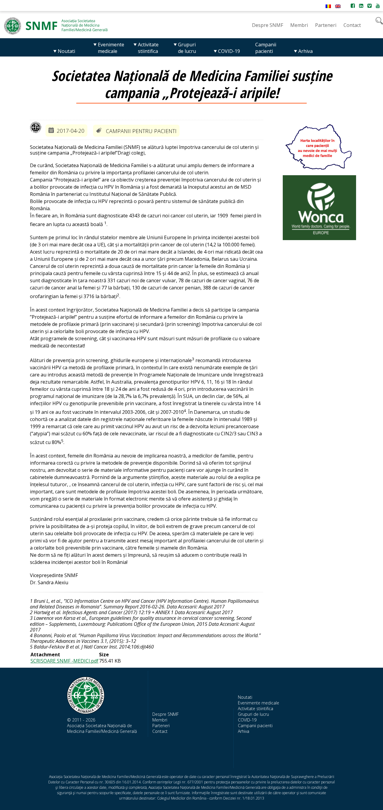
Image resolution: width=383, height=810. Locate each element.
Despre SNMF (165, 714)
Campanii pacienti (255, 725)
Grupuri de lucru (253, 714)
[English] (338, 6)
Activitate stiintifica (255, 708)
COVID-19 (247, 720)
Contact (160, 731)
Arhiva (243, 731)
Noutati (245, 697)
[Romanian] (328, 6)
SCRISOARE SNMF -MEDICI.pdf (64, 661)
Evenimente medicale (258, 703)
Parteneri (161, 725)
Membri (159, 720)
